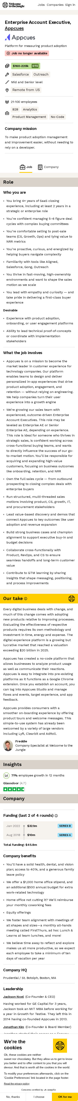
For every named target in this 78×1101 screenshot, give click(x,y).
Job (29, 167)
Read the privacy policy (16, 1083)
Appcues (14, 28)
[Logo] (13, 5)
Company (51, 167)
